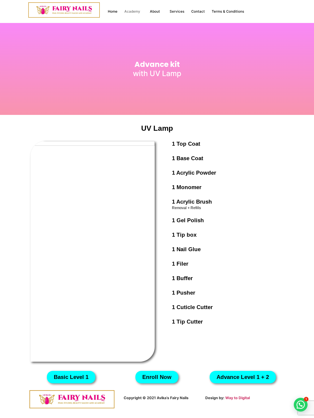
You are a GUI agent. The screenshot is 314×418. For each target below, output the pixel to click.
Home (112, 11)
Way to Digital (237, 397)
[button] (301, 405)
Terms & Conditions (228, 11)
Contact (198, 11)
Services (177, 11)
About (155, 11)
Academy (132, 11)
